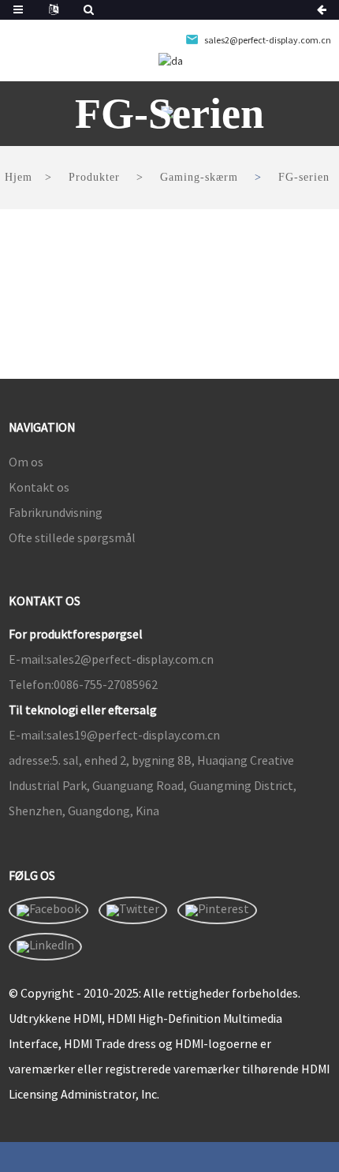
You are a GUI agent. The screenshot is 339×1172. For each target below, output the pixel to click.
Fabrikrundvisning (55, 512)
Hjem (18, 177)
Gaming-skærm (199, 177)
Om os (26, 462)
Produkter (94, 177)
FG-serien (304, 177)
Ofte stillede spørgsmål (72, 537)
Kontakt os (39, 487)
